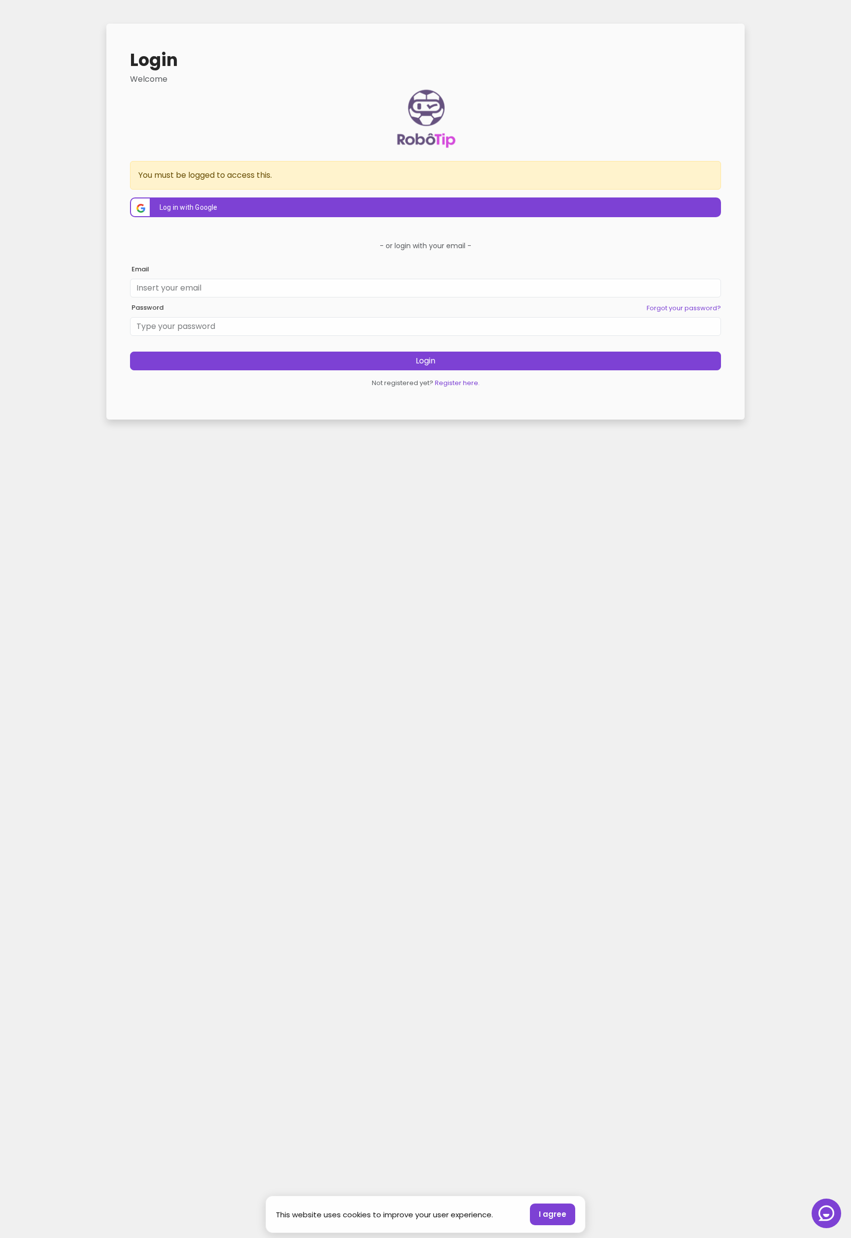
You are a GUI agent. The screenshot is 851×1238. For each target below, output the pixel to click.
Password (147, 307)
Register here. (457, 383)
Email (140, 269)
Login (425, 360)
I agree (552, 1214)
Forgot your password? (684, 308)
